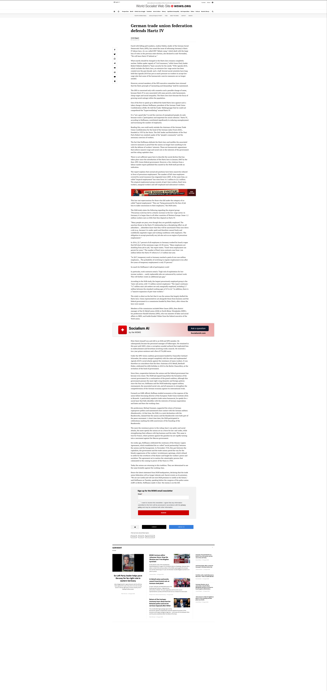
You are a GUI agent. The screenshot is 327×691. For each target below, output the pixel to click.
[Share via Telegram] (114, 63)
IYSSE (166, 15)
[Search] (213, 12)
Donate (190, 15)
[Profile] (212, 2)
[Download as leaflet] (114, 72)
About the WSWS (174, 15)
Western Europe (150, 536)
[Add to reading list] (114, 81)
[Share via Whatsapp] (114, 58)
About (208, 2)
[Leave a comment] (114, 77)
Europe (141, 536)
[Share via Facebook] (114, 49)
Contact (203, 2)
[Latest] (118, 12)
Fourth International (140, 15)
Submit (163, 513)
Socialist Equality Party (155, 15)
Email (140, 494)
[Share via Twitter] (114, 54)
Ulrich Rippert (135, 38)
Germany (134, 536)
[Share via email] (114, 68)
